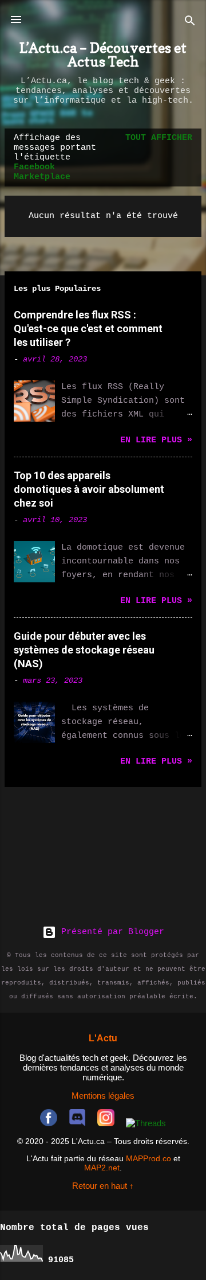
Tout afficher (158, 138)
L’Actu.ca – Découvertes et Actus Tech (103, 55)
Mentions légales (103, 1095)
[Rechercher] (190, 23)
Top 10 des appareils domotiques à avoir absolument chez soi (89, 489)
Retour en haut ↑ (103, 1185)
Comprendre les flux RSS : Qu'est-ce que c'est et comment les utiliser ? (88, 328)
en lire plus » (156, 440)
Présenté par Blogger (110, 932)
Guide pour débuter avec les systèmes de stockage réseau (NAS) (84, 650)
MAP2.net (102, 1167)
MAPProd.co (148, 1158)
